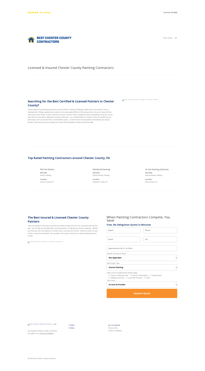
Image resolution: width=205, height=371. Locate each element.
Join (176, 38)
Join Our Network (114, 325)
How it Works (167, 38)
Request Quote (142, 293)
